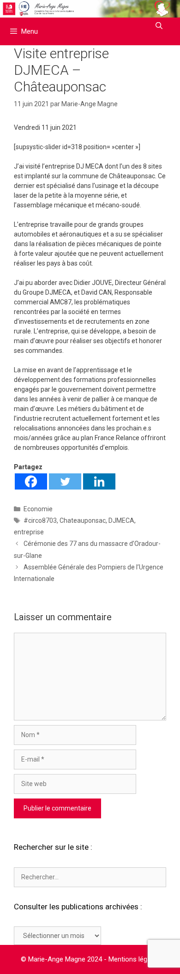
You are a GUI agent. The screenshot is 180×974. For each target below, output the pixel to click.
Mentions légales (134, 959)
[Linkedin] (99, 481)
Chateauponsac (83, 520)
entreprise (29, 532)
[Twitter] (65, 481)
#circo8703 (40, 520)
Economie (38, 509)
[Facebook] (31, 481)
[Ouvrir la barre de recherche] (159, 26)
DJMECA (121, 520)
